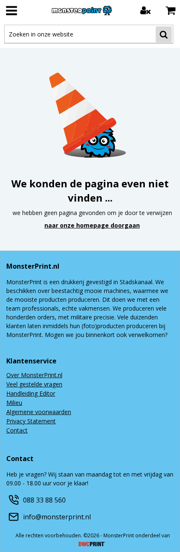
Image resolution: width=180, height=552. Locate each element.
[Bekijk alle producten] (11, 10)
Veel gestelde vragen (34, 384)
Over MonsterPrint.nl (34, 375)
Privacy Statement (31, 421)
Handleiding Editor (30, 394)
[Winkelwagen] (170, 10)
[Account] (145, 10)
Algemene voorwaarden (38, 412)
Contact (17, 431)
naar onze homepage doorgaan (92, 225)
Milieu (14, 403)
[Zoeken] (163, 34)
